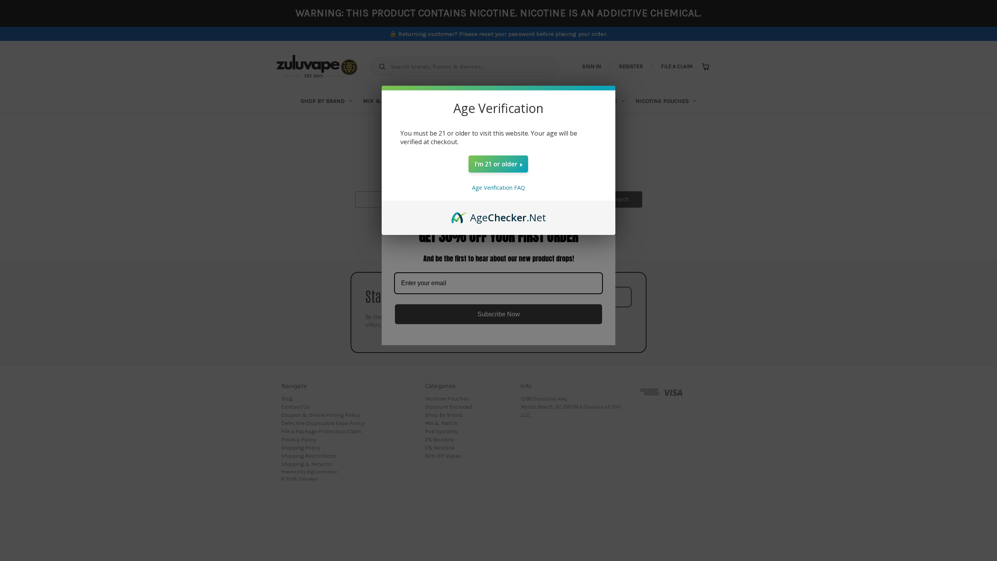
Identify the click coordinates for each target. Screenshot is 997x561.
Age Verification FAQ (498, 187)
